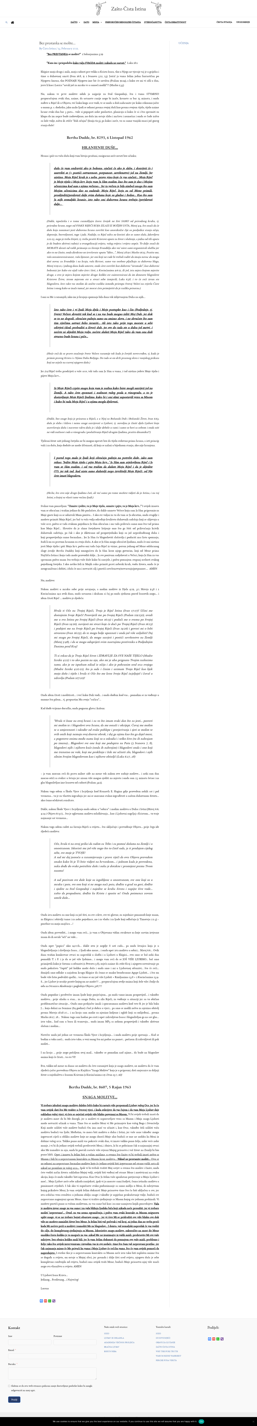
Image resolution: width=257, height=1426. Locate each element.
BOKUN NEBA (110, 1352)
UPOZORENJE (243, 22)
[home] (13, 22)
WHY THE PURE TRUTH (167, 1352)
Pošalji (14, 1399)
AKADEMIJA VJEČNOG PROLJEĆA (119, 1343)
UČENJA (183, 43)
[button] (6, 22)
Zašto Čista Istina (128, 8)
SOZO (106, 1334)
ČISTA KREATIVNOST (175, 22)
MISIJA (96, 22)
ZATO (86, 22)
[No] (253, 1421)
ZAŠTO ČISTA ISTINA (165, 1347)
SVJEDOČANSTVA (153, 22)
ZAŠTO (74, 22)
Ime (10, 1336)
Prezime (58, 1336)
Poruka (11, 1364)
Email (11, 1350)
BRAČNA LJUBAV (111, 1347)
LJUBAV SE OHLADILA (114, 1338)
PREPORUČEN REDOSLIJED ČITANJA (123, 22)
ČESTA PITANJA (224, 22)
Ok (201, 1421)
